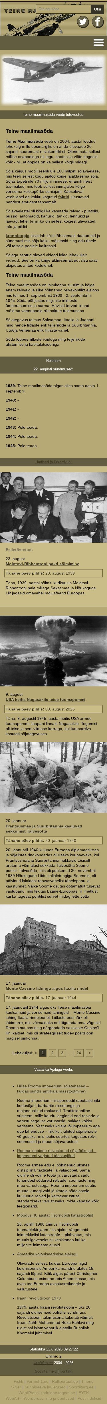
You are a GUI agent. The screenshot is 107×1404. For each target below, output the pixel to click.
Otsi (97, 9)
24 (78, 1053)
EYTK (83, 1392)
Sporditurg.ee (81, 1387)
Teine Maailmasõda (53, 19)
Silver (16, 1387)
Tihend (87, 1381)
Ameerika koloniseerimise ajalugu (47, 1254)
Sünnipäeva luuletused (45, 1387)
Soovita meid (45, 1371)
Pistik (18, 1381)
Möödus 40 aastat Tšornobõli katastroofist (55, 1215)
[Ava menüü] (97, 42)
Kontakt (66, 1371)
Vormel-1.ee (38, 1381)
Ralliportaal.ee (65, 1381)
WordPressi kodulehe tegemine (47, 1392)
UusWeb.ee (43, 1363)
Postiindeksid (89, 1398)
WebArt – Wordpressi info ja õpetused (40, 1398)
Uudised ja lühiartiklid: (53, 462)
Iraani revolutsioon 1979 (39, 1298)
